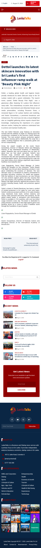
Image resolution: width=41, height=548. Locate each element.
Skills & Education (7, 491)
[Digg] (13, 57)
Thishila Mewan (8, 88)
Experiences (25, 491)
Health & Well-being (28, 488)
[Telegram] (29, 57)
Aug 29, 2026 (20, 359)
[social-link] (12, 292)
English (5, 3)
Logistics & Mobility (20, 311)
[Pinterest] (16, 57)
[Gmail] (21, 57)
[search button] (37, 277)
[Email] (32, 57)
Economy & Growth (27, 480)
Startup (3, 477)
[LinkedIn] (10, 57)
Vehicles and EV (19, 352)
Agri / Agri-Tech (6, 485)
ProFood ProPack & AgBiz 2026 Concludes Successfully (24, 345)
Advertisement (22, 544)
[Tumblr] (34, 57)
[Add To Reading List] (30, 88)
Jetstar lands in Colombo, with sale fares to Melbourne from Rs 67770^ (26, 335)
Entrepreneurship (27, 474)
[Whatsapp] (23, 57)
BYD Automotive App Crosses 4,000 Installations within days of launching (27, 355)
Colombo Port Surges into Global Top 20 (26, 314)
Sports (3, 480)
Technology (25, 494)
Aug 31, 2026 (20, 317)
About (6, 544)
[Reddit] (26, 57)
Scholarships (5, 494)
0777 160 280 (9, 463)
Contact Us (13, 544)
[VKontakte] (37, 57)
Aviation (17, 332)
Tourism (24, 482)
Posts (12, 46)
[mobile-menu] (2, 9)
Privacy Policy (33, 544)
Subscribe (21, 390)
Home (6, 46)
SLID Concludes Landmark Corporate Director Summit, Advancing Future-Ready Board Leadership (26, 325)
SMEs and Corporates (21, 321)
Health (23, 477)
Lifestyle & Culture (7, 482)
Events (4, 62)
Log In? (21, 260)
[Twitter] (18, 57)
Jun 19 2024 (18, 88)
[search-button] (39, 10)
